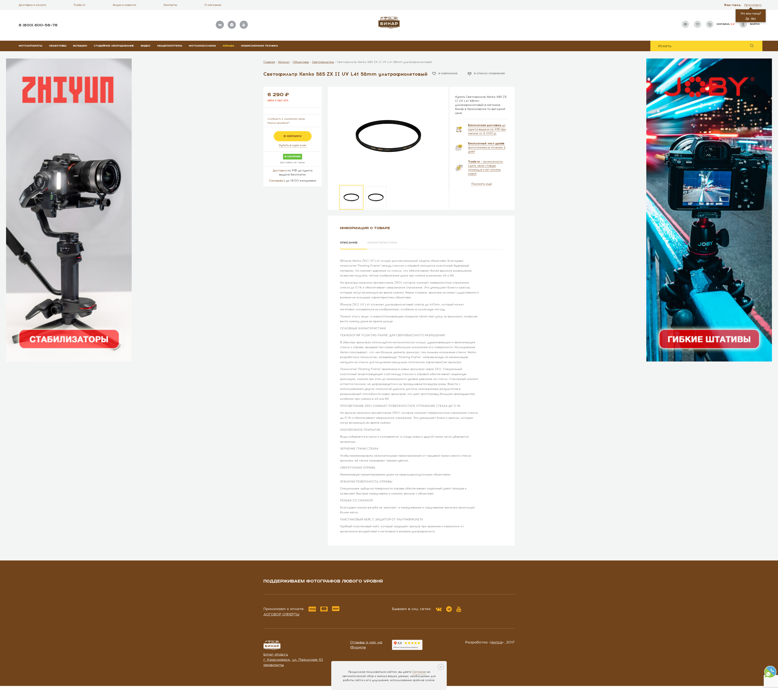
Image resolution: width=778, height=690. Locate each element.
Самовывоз (277, 180)
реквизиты (273, 665)
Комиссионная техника (259, 45)
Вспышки (80, 45)
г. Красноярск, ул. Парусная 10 (293, 659)
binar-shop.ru (275, 654)
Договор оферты (281, 614)
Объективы (57, 45)
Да (747, 18)
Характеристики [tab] (382, 242)
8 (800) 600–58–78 (38, 25)
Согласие (419, 672)
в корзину (293, 136)
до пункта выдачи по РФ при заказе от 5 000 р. (487, 129)
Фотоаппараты (30, 45)
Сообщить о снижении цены (286, 118)
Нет (753, 18)
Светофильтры (323, 62)
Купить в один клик (292, 145)
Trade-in (79, 5)
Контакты (170, 5)
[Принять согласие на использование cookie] (441, 667)
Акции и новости (124, 5)
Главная (269, 62)
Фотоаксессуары (202, 45)
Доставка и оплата (32, 5)
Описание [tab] (349, 242)
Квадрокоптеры (169, 45)
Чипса (496, 642)
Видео (145, 45)
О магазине (212, 5)
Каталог (284, 62)
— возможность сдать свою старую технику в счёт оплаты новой (485, 167)
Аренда (228, 45)
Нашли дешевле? (278, 122)
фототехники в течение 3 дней (486, 147)
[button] (753, 5)
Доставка (280, 170)
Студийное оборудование (114, 45)
